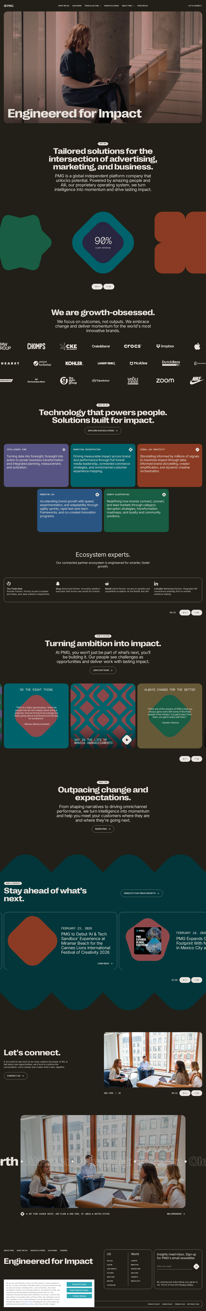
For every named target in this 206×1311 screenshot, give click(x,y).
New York (111, 1277)
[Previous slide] (97, 286)
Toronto (134, 1277)
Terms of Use (180, 1304)
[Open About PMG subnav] (133, 5)
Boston (110, 1281)
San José (134, 1273)
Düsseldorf (136, 1269)
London (134, 1261)
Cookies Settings (79, 1296)
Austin (109, 1265)
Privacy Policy (186, 1284)
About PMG (9, 1250)
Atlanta (110, 1273)
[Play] (127, 740)
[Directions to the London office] (22, 1214)
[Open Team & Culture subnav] (100, 5)
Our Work (52, 1250)
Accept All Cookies (79, 1284)
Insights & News (37, 1250)
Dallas (110, 1261)
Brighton (134, 1265)
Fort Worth (111, 1269)
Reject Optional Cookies (79, 1290)
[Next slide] (108, 286)
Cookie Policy (167, 1304)
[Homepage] (8, 6)
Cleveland (111, 1285)
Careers (63, 1250)
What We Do (22, 1250)
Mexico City (135, 1281)
